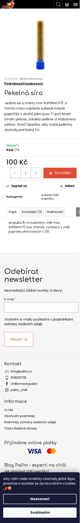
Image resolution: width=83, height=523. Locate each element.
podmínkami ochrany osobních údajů (38, 321)
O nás (8, 410)
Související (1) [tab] (32, 212)
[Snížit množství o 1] (15, 173)
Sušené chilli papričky (50, 197)
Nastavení (40, 498)
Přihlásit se (18, 339)
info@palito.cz (21, 371)
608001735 (18, 377)
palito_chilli (19, 390)
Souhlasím (40, 512)
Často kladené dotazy (20, 428)
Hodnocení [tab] (55, 212)
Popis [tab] (13, 212)
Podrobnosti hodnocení (23, 84)
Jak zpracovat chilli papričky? (26, 471)
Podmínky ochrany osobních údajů (30, 422)
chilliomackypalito (24, 384)
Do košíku (63, 173)
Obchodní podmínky (19, 416)
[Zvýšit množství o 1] (36, 173)
